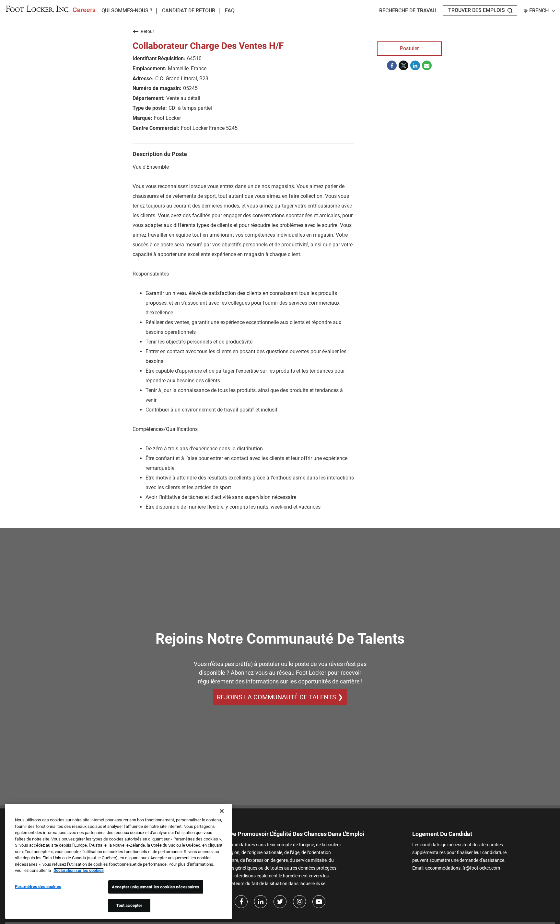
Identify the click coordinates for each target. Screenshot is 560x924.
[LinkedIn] (260, 901)
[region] (118, 861)
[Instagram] (299, 901)
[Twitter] (280, 901)
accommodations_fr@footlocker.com (462, 868)
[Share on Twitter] (403, 65)
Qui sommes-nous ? (126, 10)
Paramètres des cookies (38, 886)
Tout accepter (129, 905)
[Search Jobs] (510, 11)
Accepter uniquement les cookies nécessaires (156, 887)
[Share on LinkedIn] (415, 65)
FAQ (230, 10)
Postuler (409, 48)
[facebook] (241, 901)
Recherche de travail (408, 10)
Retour (147, 31)
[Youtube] (318, 901)
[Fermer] (222, 811)
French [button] (539, 10)
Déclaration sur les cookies (78, 870)
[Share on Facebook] (392, 65)
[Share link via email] (427, 65)
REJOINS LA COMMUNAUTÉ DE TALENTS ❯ (280, 697)
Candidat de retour (188, 10)
